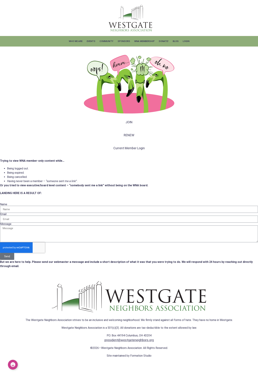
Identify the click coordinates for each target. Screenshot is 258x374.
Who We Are (75, 41)
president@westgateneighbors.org (129, 340)
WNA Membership (144, 41)
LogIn (186, 41)
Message (5, 224)
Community (106, 41)
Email (3, 214)
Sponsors (124, 41)
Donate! (163, 41)
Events (91, 41)
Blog (175, 41)
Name (3, 204)
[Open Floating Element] (13, 365)
